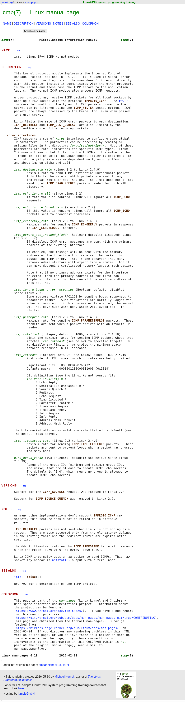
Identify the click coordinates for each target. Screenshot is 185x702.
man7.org (7, 2)
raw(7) (124, 101)
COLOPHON (90, 23)
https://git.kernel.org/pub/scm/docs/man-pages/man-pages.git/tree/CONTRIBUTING (85, 617)
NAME (7, 23)
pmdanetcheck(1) (50, 664)
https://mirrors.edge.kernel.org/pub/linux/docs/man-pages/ (67, 628)
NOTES (58, 23)
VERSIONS (43, 23)
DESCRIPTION (24, 23)
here (21, 688)
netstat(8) (61, 560)
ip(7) (18, 577)
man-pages (31, 2)
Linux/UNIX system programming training (109, 2)
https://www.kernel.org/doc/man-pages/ (49, 611)
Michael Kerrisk (64, 676)
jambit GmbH (26, 693)
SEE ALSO (72, 23)
